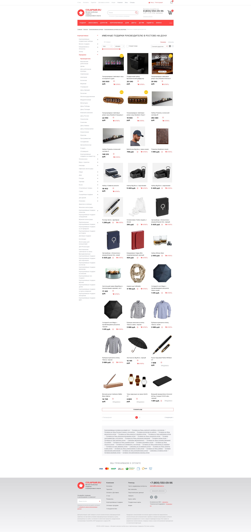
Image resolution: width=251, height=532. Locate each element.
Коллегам (83, 80)
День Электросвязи (86, 129)
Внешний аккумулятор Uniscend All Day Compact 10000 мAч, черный (161, 396)
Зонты (81, 51)
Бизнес (159, 23)
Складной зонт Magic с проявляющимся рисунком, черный (111, 324)
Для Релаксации (84, 247)
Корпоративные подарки (114, 502)
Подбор (83, 23)
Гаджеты (150, 23)
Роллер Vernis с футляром (110, 220)
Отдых (81, 172)
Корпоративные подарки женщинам (87, 294)
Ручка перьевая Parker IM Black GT (161, 359)
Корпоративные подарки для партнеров (87, 259)
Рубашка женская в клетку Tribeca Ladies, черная (135, 323)
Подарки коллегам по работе (146, 432)
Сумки (81, 191)
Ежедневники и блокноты (84, 48)
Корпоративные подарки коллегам (87, 264)
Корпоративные (116, 23)
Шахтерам (83, 77)
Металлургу (84, 103)
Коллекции (82, 239)
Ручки (81, 185)
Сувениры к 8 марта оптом (158, 450)
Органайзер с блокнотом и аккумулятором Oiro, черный (160, 221)
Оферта (130, 496)
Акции (113, 2)
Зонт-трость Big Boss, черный (136, 358)
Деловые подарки (85, 236)
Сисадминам (84, 142)
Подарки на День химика (154, 448)
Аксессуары (93, 23)
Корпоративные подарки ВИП (87, 299)
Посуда (81, 178)
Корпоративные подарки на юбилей (87, 272)
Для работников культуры (85, 70)
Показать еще (137, 409)
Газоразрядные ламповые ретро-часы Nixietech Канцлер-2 (112, 114)
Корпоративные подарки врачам (87, 281)
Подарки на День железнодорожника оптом (121, 436)
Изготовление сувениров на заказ (85, 250)
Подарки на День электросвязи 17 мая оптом (129, 448)
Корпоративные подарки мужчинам (87, 268)
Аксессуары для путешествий (84, 243)
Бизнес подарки (84, 44)
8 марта (82, 148)
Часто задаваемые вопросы (137, 486)
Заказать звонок (147, 16)
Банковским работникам (84, 62)
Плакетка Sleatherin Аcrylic (159, 149)
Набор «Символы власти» (110, 185)
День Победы (85, 106)
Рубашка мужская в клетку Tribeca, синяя (160, 323)
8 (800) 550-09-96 (153, 11)
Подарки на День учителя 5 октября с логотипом (148, 430)
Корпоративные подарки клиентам (87, 211)
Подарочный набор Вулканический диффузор (135, 77)
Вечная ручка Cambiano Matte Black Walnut (112, 395)
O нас (79, 2)
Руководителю (85, 59)
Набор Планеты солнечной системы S (111, 150)
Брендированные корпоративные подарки (87, 255)
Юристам (83, 135)
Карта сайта (132, 499)
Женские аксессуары (86, 207)
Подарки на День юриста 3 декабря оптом (132, 434)
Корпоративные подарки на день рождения (87, 290)
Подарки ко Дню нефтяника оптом (159, 434)
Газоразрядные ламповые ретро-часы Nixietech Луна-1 (136, 114)
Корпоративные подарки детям (87, 286)
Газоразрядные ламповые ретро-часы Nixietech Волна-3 (161, 77)
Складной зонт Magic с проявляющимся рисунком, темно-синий (160, 288)
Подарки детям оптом (159, 438)
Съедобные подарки (86, 194)
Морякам (83, 83)
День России (84, 116)
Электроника (83, 159)
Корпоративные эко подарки (85, 277)
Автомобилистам (85, 145)
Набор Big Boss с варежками (160, 185)
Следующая (168, 417)
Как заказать (132, 489)
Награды (82, 165)
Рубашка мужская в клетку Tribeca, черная (111, 359)
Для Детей (82, 198)
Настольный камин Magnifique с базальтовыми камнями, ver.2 (112, 287)
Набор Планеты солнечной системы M (160, 114)
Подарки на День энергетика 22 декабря (156, 444)
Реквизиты (109, 499)
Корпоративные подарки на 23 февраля (87, 228)
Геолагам (83, 93)
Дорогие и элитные (85, 204)
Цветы (133, 23)
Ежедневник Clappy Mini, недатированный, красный (135, 254)
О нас (108, 496)
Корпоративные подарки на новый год (87, 155)
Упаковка (82, 201)
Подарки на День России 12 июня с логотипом (119, 432)
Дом (127, 23)
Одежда (81, 181)
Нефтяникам (84, 74)
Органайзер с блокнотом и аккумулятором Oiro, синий (111, 254)
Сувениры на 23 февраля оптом (140, 446)
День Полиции (85, 109)
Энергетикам (84, 132)
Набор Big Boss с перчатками (136, 185)
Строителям (84, 119)
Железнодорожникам (87, 96)
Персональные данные (136, 492)
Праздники (82, 55)
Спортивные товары (85, 188)
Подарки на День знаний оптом (123, 442)
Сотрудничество (111, 509)
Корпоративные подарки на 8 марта (87, 232)
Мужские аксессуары (86, 219)
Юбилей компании (86, 112)
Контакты (86, 2)
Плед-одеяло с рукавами (122, 16)
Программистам (85, 138)
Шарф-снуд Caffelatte (134, 286)
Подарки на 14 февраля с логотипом (128, 444)
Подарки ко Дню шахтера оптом (115, 440)
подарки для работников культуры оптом (136, 453)
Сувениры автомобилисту (136, 440)
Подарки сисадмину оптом (144, 442)
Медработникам (85, 100)
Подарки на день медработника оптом (135, 450)
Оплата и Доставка (112, 492)
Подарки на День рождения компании (137, 438)
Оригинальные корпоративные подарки (87, 223)
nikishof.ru (165, 502)
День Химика (84, 125)
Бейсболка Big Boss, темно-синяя (138, 149)
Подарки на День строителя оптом (149, 436)
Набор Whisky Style (157, 253)
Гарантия (93, 2)
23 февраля (84, 151)
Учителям (83, 122)
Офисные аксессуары (86, 169)
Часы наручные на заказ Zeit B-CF (137, 395)
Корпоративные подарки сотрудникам (87, 216)
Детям (141, 23)
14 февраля (84, 87)
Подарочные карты (134, 502)
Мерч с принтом (84, 162)
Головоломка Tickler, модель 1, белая (137, 221)
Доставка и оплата (103, 2)
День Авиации (85, 90)
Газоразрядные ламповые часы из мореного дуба (112, 77)
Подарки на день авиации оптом (116, 446)
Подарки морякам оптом (112, 453)
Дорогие (103, 23)
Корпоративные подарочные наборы (86, 40)
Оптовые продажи (112, 505)
